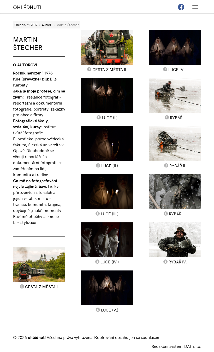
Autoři (46, 24)
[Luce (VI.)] (175, 47)
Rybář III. (177, 213)
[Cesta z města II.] (107, 47)
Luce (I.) (109, 117)
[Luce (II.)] (107, 143)
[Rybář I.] (175, 95)
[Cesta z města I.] (39, 264)
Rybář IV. (178, 261)
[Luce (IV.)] (107, 239)
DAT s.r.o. (192, 346)
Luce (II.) (109, 165)
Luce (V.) (109, 310)
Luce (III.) (109, 213)
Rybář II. (177, 165)
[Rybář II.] (175, 143)
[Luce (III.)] (107, 191)
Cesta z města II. (109, 69)
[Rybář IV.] (175, 239)
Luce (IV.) (109, 261)
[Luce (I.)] (107, 95)
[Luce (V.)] (107, 287)
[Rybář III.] (175, 191)
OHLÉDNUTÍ (27, 6)
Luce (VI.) (177, 69)
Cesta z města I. (41, 286)
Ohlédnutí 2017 (25, 24)
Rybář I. (177, 117)
